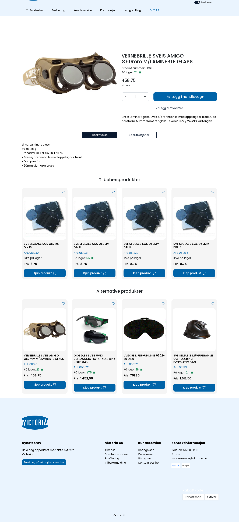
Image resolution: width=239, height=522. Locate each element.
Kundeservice (83, 10)
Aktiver (211, 497)
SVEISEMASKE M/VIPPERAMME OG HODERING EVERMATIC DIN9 (193, 359)
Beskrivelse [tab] (100, 135)
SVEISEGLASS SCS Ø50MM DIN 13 (191, 245)
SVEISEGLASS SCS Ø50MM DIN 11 (91, 245)
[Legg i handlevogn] (45, 273)
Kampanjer (107, 10)
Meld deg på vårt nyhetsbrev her (44, 462)
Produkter (35, 10)
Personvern (146, 454)
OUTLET (154, 10)
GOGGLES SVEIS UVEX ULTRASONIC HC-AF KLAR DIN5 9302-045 (94, 359)
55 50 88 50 (191, 450)
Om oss (110, 450)
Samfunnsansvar (116, 454)
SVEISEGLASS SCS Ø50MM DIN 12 (141, 245)
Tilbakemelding (115, 463)
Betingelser (146, 450)
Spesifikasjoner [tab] (139, 135)
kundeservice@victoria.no (189, 458)
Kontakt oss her (149, 463)
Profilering (58, 10)
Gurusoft (120, 515)
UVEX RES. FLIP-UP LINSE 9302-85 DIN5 (144, 357)
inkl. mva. (207, 2)
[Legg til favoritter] (63, 192)
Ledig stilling (132, 10)
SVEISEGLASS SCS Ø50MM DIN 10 (41, 245)
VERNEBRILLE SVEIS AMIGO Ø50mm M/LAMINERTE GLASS (44, 357)
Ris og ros (144, 458)
